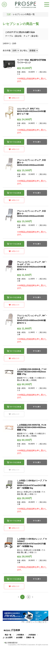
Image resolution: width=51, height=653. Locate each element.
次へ (32, 597)
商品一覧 (8, 635)
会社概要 (19, 637)
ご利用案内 (20, 635)
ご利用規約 (32, 635)
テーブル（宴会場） (14, 36)
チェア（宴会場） (31, 36)
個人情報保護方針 (11, 643)
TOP (9, 14)
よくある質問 (7, 637)
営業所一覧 (30, 637)
